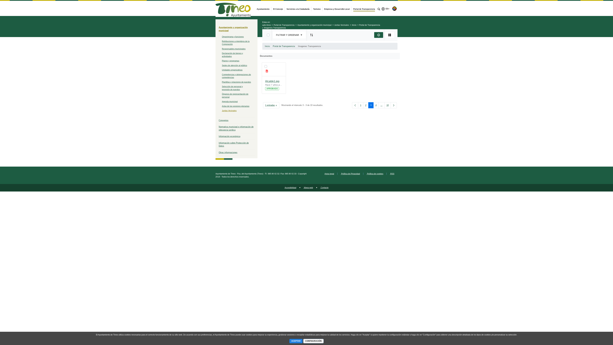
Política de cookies (375, 174)
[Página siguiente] (394, 105)
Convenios (223, 120)
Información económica (229, 136)
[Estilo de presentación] (389, 35)
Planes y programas (230, 61)
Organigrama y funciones (233, 37)
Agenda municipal (230, 101)
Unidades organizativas (232, 70)
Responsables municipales (234, 49)
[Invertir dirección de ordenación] (311, 35)
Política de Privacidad (350, 174)
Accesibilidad (290, 188)
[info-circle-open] (378, 35)
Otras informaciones (228, 152)
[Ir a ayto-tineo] (233, 8)
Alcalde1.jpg (272, 81)
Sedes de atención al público (234, 65)
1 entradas (272, 106)
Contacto (324, 188)
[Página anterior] (355, 105)
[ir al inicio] (600, 326)
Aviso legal (329, 174)
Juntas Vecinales (229, 111)
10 (388, 106)
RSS (392, 174)
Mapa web (308, 188)
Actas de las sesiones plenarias (235, 106)
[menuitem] (263, 9)
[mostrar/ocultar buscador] (378, 9)
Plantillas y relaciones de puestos (236, 82)
